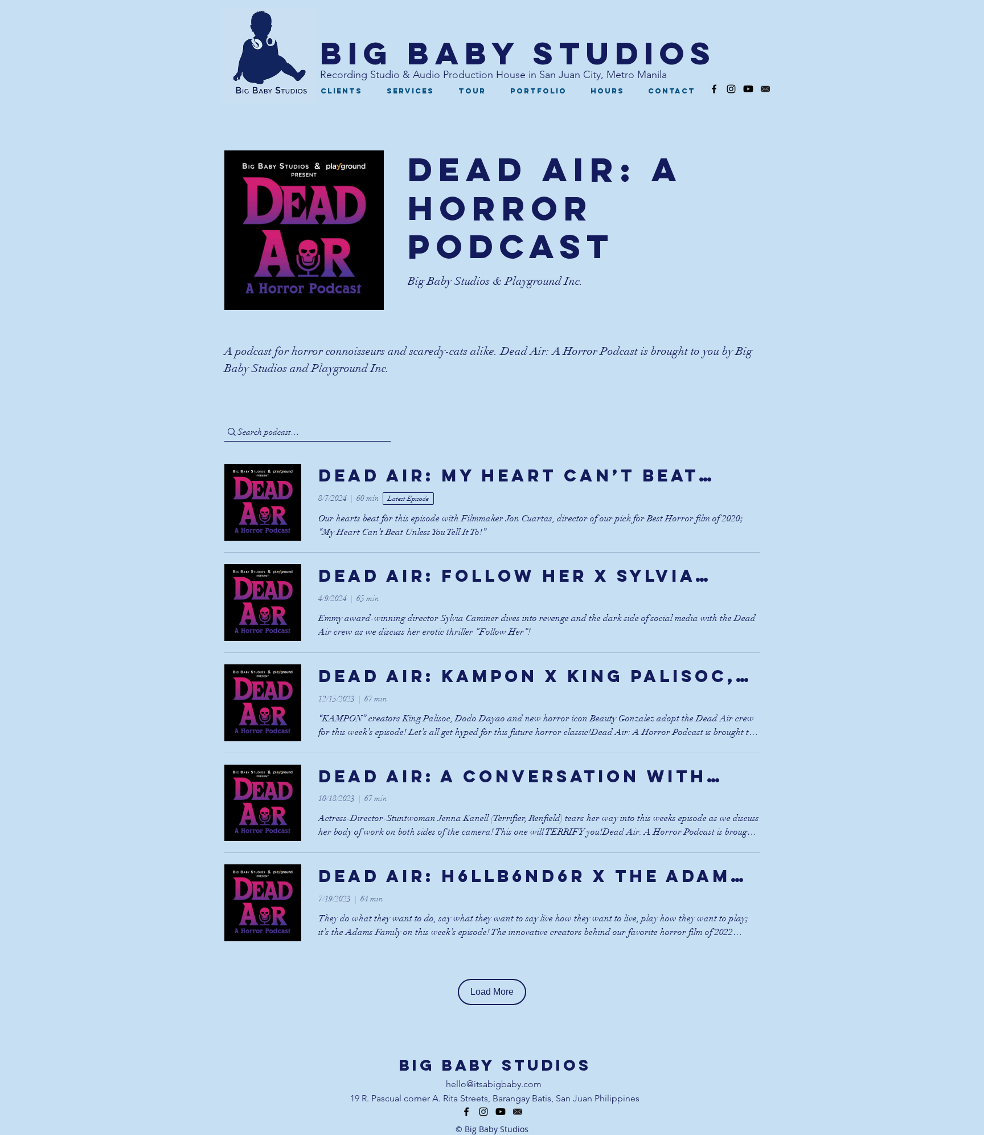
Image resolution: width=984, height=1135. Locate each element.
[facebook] (714, 89)
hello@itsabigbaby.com (494, 1084)
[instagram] (731, 89)
